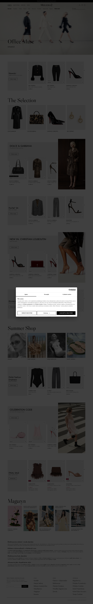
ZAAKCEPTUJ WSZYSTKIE (66, 313)
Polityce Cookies (39, 304)
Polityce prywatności (28, 304)
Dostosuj (46, 313)
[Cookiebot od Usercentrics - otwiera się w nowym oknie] (70, 290)
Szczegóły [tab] (46, 294)
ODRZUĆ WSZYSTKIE (27, 313)
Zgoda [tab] (26, 294)
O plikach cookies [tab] (67, 294)
